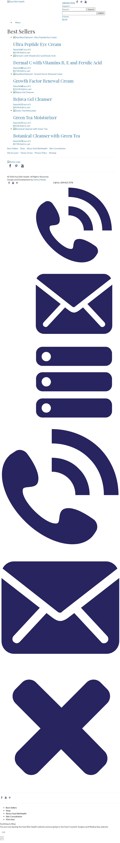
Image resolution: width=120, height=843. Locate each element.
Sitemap (52, 153)
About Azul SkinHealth (37, 148)
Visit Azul (10, 819)
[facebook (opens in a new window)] (77, 3)
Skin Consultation (57, 148)
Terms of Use (26, 153)
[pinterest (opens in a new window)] (81, 3)
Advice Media (40, 179)
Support (66, 6)
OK (3, 832)
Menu (17, 22)
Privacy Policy (41, 153)
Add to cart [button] (25, 52)
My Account (12, 153)
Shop (22, 148)
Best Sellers (12, 148)
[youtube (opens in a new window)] (86, 3)
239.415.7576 (66, 182)
